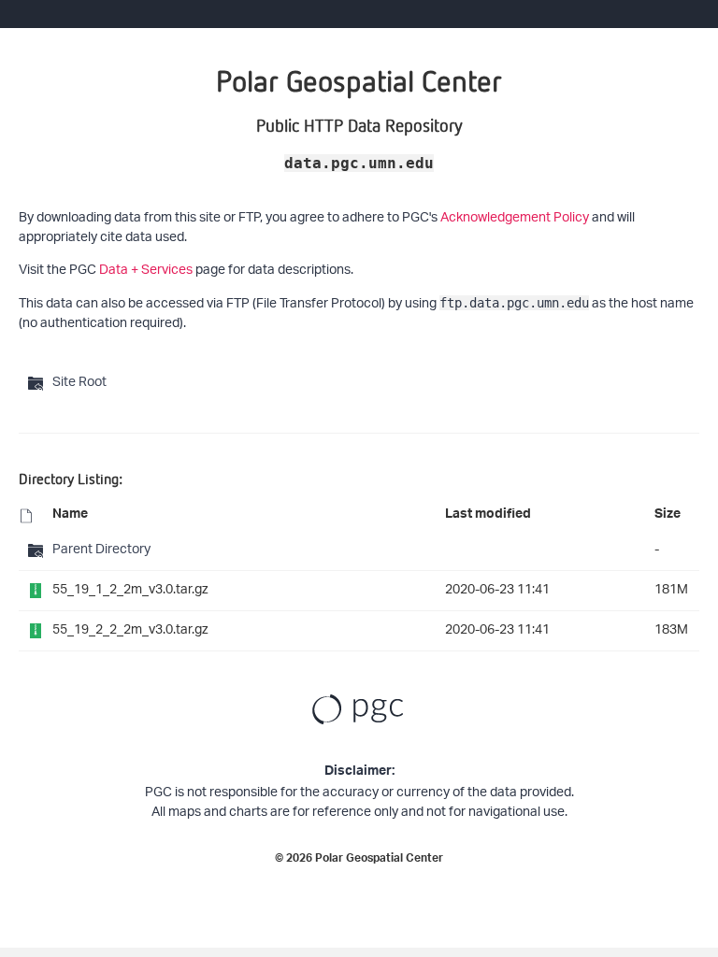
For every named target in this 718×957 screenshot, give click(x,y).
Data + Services (146, 270)
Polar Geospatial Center (379, 860)
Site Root (79, 382)
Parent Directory (101, 550)
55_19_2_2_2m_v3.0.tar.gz (130, 630)
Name (70, 516)
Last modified (488, 516)
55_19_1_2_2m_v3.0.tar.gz (130, 590)
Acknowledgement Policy (514, 218)
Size (667, 516)
